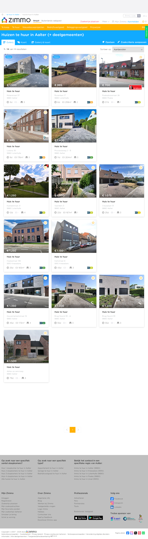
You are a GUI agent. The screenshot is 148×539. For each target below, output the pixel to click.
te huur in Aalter (13, 15)
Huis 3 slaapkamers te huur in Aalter (16, 473)
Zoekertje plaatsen (89, 21)
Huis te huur (13, 91)
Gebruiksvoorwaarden (10, 534)
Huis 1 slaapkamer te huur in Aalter (16, 468)
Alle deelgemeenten (19, 536)
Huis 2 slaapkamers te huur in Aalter (16, 471)
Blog (144, 27)
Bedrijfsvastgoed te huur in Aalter (52, 473)
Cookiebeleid (25, 534)
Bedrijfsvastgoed (55, 27)
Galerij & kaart (42, 42)
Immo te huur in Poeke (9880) (87, 476)
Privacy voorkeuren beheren (55, 534)
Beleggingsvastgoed (77, 27)
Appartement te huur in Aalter (51, 468)
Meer (105, 21)
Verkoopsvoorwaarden (76, 534)
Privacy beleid (37, 534)
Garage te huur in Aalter (48, 471)
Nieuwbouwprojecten (33, 27)
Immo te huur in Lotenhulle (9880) (89, 473)
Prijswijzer (95, 27)
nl (144, 16)
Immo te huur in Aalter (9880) (87, 468)
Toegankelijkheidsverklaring (39, 536)
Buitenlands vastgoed (51, 21)
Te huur (16, 27)
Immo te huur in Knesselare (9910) (89, 471)
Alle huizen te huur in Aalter (13, 479)
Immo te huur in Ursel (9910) (86, 479)
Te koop (5, 27)
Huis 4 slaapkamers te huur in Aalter (17, 476)
